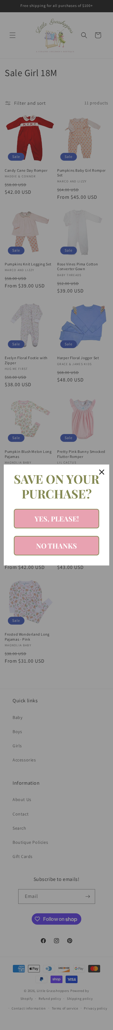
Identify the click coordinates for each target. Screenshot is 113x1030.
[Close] (101, 472)
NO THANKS (56, 545)
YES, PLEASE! (57, 518)
